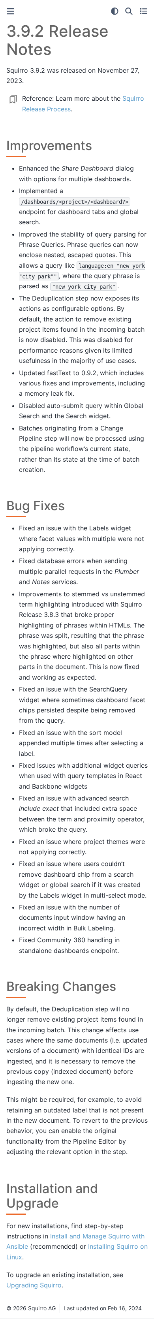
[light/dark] (114, 11)
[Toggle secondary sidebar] (143, 11)
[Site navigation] (10, 11)
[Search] (129, 11)
